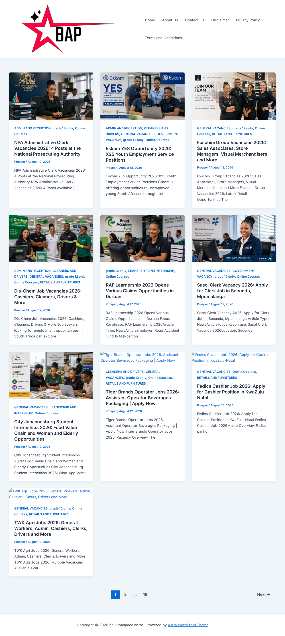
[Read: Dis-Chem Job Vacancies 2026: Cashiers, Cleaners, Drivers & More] (51, 238)
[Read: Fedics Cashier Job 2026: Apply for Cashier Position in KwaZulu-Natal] (234, 357)
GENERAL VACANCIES (138, 134)
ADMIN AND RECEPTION (32, 128)
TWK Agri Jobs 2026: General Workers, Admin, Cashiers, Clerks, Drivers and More (51, 528)
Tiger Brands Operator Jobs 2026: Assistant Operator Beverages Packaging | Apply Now (142, 397)
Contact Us (194, 20)
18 (145, 594)
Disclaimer (220, 20)
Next (263, 594)
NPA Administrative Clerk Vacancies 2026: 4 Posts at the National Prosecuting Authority (47, 148)
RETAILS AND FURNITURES (232, 134)
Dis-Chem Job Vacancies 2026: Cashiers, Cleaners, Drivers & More (47, 296)
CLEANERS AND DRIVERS (125, 371)
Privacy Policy (248, 20)
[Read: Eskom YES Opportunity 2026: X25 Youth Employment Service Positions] (142, 95)
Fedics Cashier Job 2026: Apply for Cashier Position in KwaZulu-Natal (231, 391)
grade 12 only (63, 128)
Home (150, 20)
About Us (170, 20)
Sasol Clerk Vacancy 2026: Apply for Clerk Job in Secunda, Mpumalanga (232, 290)
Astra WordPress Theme (188, 625)
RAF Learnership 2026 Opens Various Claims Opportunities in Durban (140, 290)
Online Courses (157, 140)
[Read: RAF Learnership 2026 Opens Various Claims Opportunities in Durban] (142, 238)
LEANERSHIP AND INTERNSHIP (151, 271)
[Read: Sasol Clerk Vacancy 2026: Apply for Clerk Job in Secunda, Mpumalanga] (234, 238)
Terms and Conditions (163, 38)
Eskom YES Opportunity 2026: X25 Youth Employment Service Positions (140, 154)
